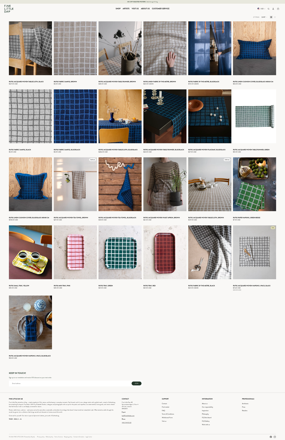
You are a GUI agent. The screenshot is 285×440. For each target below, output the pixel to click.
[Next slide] (48, 48)
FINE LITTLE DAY (19, 437)
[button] (264, 17)
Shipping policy (68, 437)
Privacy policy (41, 437)
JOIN (136, 383)
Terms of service (58, 437)
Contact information (78, 437)
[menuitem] (118, 8)
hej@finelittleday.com (128, 416)
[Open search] (268, 8)
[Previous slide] (12, 48)
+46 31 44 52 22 (126, 423)
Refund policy (49, 437)
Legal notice (89, 437)
